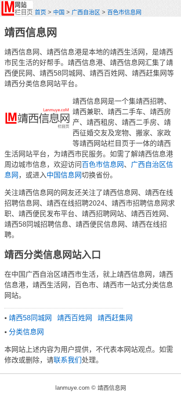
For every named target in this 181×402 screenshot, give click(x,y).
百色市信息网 (124, 12)
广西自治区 (86, 12)
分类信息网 (26, 332)
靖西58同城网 (30, 318)
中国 (59, 12)
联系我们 (68, 360)
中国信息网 (64, 175)
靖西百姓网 (74, 318)
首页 (40, 12)
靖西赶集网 (115, 318)
